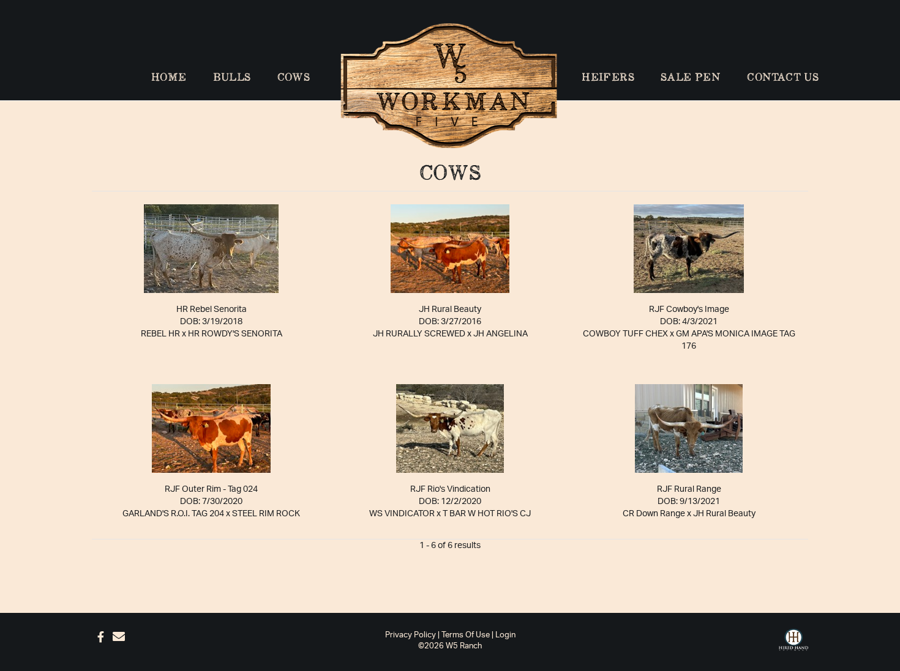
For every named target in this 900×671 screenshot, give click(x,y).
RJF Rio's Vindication (450, 489)
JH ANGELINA (500, 334)
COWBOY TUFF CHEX (625, 334)
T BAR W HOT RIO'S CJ (487, 514)
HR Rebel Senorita (211, 309)
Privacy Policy (410, 635)
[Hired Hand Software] (793, 640)
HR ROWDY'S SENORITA (235, 334)
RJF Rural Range (689, 489)
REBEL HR (160, 334)
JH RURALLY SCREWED (419, 334)
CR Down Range (654, 514)
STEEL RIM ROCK (266, 514)
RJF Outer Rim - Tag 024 (211, 489)
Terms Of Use (465, 635)
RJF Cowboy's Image (689, 309)
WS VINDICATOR (402, 514)
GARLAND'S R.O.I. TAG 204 (173, 514)
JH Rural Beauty (450, 309)
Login (505, 635)
